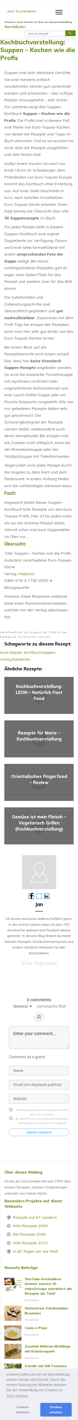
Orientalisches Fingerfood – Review (39, 782)
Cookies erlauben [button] (55, 1409)
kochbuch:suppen (39, 652)
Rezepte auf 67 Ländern (35, 1217)
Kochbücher (27, 636)
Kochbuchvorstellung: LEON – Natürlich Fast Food (39, 695)
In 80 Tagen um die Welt (35, 1251)
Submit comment (39, 1132)
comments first (51, 1006)
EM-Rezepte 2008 (29, 1234)
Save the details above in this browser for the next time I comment (42, 1112)
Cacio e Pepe (39, 1333)
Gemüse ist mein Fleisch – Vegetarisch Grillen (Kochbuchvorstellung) (39, 825)
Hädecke (26, 573)
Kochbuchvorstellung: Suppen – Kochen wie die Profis (37, 50)
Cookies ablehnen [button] (22, 1409)
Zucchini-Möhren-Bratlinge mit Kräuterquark (39, 1352)
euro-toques (11, 652)
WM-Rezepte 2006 (30, 1225)
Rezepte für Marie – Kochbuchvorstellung (39, 738)
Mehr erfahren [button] (17, 1396)
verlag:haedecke (15, 659)
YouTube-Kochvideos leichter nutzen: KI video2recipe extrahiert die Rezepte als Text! (39, 1290)
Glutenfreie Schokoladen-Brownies (39, 1314)
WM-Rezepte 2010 (30, 1242)
